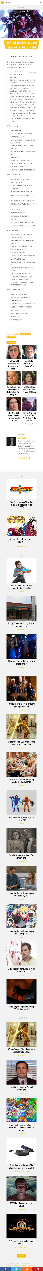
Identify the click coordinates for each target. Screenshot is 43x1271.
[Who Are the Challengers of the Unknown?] (21, 526)
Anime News (21, 1134)
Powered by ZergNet (30, 424)
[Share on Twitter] (16, 1269)
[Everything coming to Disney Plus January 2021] (21, 840)
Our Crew (10, 1265)
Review (11, 679)
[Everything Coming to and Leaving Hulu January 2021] (21, 916)
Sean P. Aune (22, 438)
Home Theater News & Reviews (21, 1171)
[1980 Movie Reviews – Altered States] (21, 1188)
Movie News (21, 629)
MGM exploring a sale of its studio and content (21, 1242)
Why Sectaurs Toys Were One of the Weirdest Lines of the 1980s (21, 505)
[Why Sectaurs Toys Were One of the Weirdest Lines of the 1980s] (21, 489)
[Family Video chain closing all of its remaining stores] (21, 608)
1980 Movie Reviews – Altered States (21, 1204)
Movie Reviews (22, 1209)
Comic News (11, 337)
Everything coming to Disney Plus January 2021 (21, 856)
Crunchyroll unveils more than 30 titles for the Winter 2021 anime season (21, 1127)
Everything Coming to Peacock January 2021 (21, 1088)
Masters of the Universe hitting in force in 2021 (21, 818)
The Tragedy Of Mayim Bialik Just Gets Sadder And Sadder (14, 364)
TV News (21, 667)
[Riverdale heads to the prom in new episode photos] (21, 646)
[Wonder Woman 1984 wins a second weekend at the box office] (21, 726)
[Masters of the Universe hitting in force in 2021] (21, 802)
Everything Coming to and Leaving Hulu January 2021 (21, 932)
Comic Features (21, 546)
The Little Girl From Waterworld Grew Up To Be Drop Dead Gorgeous (13, 390)
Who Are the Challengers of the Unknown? (21, 540)
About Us (16, 1265)
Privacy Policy (31, 1265)
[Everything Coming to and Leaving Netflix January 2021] (21, 878)
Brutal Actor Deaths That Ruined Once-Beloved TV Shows (29, 389)
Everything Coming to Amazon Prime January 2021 (21, 970)
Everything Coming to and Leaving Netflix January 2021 (21, 894)
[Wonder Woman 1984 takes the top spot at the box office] (21, 1034)
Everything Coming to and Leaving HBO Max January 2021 (21, 1008)
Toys (21, 512)
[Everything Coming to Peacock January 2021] (21, 1072)
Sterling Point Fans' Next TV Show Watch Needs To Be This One (29, 416)
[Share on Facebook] (5, 1269)
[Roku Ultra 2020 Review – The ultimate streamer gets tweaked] (21, 1150)
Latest (21, 1256)
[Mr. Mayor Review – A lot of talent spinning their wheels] (21, 688)
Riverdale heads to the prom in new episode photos (21, 662)
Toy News (21, 592)
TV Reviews (21, 710)
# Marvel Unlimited (13, 334)
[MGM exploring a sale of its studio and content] (21, 1226)
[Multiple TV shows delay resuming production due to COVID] (21, 764)
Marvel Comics (25, 334)
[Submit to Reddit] (27, 1269)
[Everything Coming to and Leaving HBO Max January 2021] (21, 991)
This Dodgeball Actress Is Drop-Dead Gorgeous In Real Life (14, 416)
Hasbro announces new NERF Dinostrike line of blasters (21, 586)
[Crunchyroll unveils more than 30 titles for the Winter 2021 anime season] (21, 1110)
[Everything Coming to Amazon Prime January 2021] (21, 953)
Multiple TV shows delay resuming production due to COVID (21, 780)
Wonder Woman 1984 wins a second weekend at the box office (21, 743)
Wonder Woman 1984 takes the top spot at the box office (21, 1050)
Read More (21, 458)
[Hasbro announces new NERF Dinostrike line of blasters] (21, 570)
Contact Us (23, 1265)
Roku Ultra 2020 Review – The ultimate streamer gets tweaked (21, 1166)
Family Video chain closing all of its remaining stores (21, 624)
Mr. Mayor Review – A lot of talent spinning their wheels (21, 705)
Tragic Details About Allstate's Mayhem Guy (29, 363)
